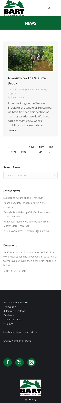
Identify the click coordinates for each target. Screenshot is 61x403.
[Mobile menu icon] (55, 8)
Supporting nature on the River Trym (23, 197)
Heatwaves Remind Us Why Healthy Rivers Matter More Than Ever (26, 223)
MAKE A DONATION (14, 271)
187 (41, 147)
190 (23, 152)
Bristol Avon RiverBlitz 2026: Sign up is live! (26, 231)
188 (51, 147)
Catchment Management (20, 89)
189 (13, 152)
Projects (12, 93)
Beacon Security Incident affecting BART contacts (25, 205)
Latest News (40, 89)
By (16, 97)
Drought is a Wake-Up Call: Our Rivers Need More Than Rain (27, 214)
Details (12, 130)
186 (31, 147)
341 (40, 152)
